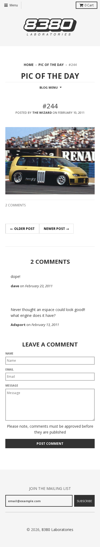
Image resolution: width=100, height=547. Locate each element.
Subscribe (84, 501)
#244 (50, 105)
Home (29, 64)
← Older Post (22, 228)
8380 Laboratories (57, 529)
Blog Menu (48, 87)
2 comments (15, 205)
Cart (89, 5)
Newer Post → (56, 228)
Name (9, 353)
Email (9, 369)
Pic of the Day (51, 64)
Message (11, 385)
